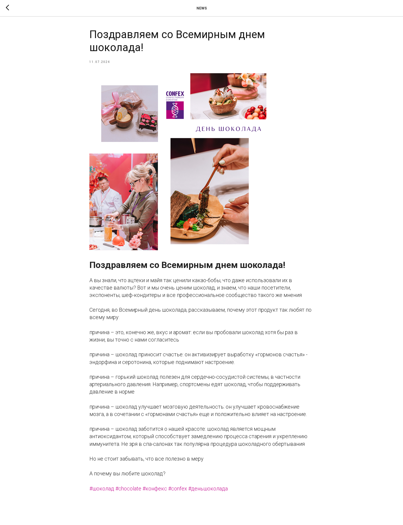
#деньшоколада (208, 488)
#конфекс (154, 488)
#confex (177, 488)
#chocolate (128, 488)
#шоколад (101, 488)
